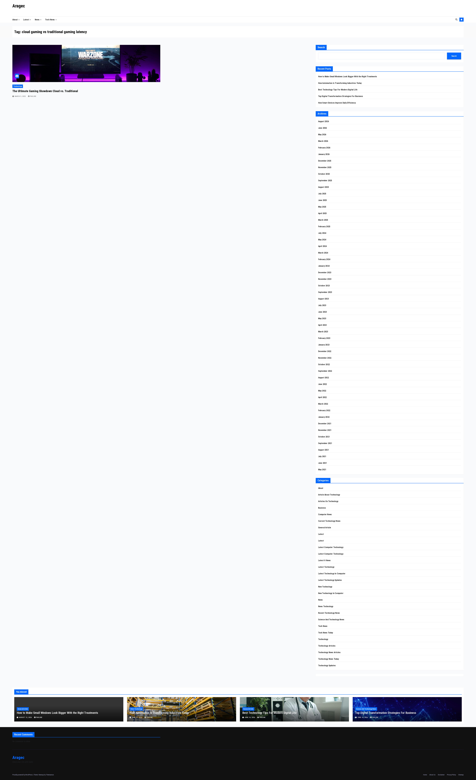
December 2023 (324, 272)
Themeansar (50, 775)
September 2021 (325, 443)
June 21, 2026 (137, 717)
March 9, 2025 (20, 96)
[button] (456, 19)
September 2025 (325, 180)
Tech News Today (325, 633)
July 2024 (322, 233)
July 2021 (322, 456)
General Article (324, 527)
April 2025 (322, 213)
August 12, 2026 (25, 717)
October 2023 (324, 285)
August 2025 (323, 187)
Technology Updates (327, 665)
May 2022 (322, 391)
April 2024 (322, 246)
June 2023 (322, 312)
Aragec (18, 6)
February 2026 (324, 148)
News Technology (325, 606)
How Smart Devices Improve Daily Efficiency (337, 103)
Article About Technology (329, 495)
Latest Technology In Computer (331, 573)
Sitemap (461, 775)
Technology (17, 86)
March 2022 (323, 404)
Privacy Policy (451, 775)
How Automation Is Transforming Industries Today (340, 83)
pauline (33, 96)
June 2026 (322, 128)
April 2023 (322, 325)
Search (321, 47)
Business (322, 508)
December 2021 (324, 423)
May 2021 (322, 469)
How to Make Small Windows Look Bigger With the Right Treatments (347, 76)
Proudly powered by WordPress (22, 775)
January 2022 (323, 417)
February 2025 (324, 226)
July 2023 (322, 305)
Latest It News (324, 560)
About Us (432, 775)
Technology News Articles (329, 652)
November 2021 (324, 430)
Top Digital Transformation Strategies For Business (340, 96)
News (37, 19)
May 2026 (322, 134)
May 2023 (322, 318)
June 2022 (322, 384)
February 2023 (324, 338)
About (15, 19)
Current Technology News (329, 521)
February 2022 (324, 410)
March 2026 (323, 141)
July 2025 (322, 193)
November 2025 (324, 167)
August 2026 (323, 121)
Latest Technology (326, 567)
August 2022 (323, 377)
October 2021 (324, 437)
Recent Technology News (329, 613)
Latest (26, 19)
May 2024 (322, 239)
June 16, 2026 (362, 717)
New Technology (325, 587)
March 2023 (323, 331)
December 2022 (324, 351)
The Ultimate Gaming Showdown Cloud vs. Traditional (45, 91)
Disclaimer (441, 775)
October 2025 (324, 174)
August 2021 (323, 450)
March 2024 (323, 253)
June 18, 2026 (250, 717)
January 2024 (323, 266)
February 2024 (324, 259)
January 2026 (323, 154)
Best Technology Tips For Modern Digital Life (337, 89)
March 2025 (323, 220)
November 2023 (324, 279)
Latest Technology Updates (330, 580)
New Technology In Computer (330, 593)
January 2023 (323, 345)
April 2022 (322, 397)
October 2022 (324, 364)
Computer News (325, 514)
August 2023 (323, 299)
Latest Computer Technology (330, 547)
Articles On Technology (328, 501)
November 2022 (324, 358)
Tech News (50, 19)
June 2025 (322, 200)
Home (425, 775)
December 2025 (324, 161)
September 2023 (325, 292)
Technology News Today (328, 659)
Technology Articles (327, 646)
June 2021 (322, 463)
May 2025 (322, 207)
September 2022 (325, 371)
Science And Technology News (331, 619)
